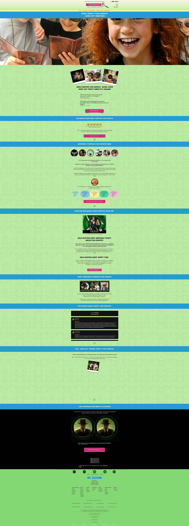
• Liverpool (115, 488)
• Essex (93, 490)
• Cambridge (94, 488)
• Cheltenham (88, 491)
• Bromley (73, 492)
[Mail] (82, 153)
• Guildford (81, 493)
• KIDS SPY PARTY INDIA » (93, 524)
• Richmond (73, 489)
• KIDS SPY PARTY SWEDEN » (115, 524)
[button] (117, 5)
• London (73, 488)
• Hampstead (74, 491)
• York (105, 491)
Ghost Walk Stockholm (94, 519)
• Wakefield (106, 492)
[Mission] (74, 153)
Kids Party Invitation (105, 186)
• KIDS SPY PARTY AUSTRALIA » (74, 524)
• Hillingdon (73, 493)
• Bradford (106, 493)
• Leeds (106, 488)
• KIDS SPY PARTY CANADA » (85, 524)
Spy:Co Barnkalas (94, 517)
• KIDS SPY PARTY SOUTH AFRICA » (104, 524)
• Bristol (87, 488)
